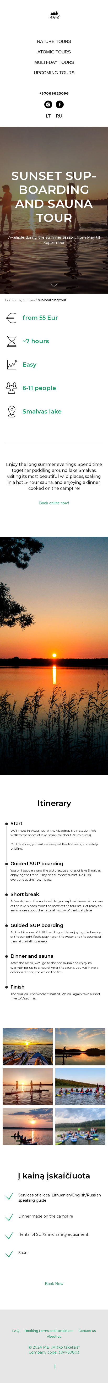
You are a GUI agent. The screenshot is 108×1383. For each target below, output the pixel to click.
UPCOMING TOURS (54, 72)
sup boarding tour (52, 1101)
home (9, 1101)
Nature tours (54, 41)
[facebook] (60, 104)
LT (48, 116)
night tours (26, 1101)
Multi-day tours (54, 62)
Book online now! (54, 1304)
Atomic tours (54, 52)
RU (59, 116)
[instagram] (48, 104)
